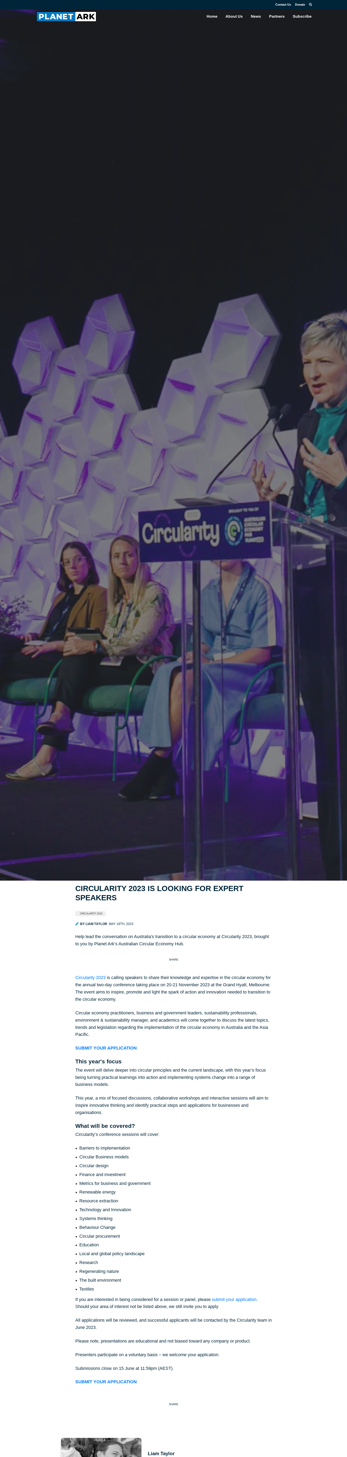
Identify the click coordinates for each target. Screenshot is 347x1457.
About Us (234, 16)
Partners (277, 16)
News (256, 16)
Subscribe (302, 16)
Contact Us (283, 4)
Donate (300, 4)
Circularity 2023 (91, 913)
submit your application (234, 1299)
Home (212, 16)
